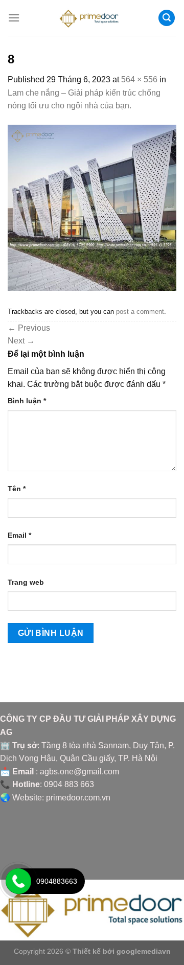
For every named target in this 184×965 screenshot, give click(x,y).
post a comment (140, 311)
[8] (92, 207)
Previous (29, 328)
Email (19, 535)
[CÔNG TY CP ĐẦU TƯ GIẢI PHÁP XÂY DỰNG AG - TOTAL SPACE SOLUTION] (92, 18)
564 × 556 (139, 79)
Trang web (26, 582)
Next (21, 340)
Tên (17, 489)
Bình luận (27, 401)
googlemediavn (144, 951)
